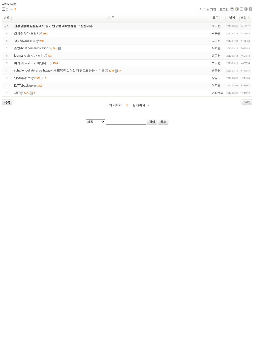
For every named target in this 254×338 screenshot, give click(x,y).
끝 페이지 (138, 105)
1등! (17, 93)
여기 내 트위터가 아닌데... (31, 63)
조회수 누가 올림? (26, 33)
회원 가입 (209, 9)
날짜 (232, 17)
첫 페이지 (115, 105)
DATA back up (23, 85)
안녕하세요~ (22, 78)
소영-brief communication (31, 48)
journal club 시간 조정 (28, 55)
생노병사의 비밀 (25, 41)
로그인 (224, 9)
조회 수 (245, 17)
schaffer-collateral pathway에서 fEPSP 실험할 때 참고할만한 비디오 (59, 70)
